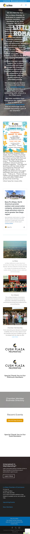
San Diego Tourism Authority (14, 520)
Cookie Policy (14, 523)
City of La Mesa (14, 518)
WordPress (15, 532)
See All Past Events (15, 420)
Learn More (15, 337)
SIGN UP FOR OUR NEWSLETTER (14, 522)
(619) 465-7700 (10, 492)
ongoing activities (17, 87)
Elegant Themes (15, 530)
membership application (15, 104)
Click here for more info (12, 181)
